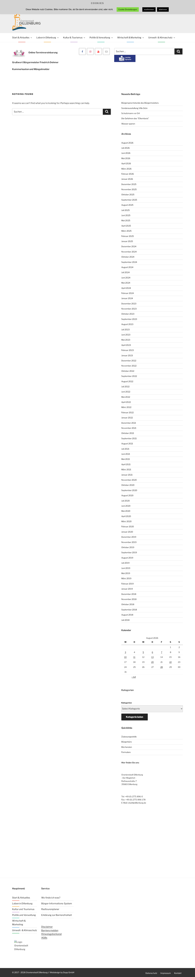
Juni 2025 (125, 215)
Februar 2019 (127, 583)
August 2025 (127, 205)
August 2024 (127, 267)
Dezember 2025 (128, 184)
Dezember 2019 (128, 537)
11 (134, 657)
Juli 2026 (125, 148)
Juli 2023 (125, 329)
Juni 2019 (125, 568)
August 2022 (127, 381)
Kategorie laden (134, 717)
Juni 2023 (125, 334)
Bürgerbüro (126, 742)
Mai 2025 (125, 220)
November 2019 (128, 542)
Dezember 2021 (128, 423)
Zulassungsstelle (129, 736)
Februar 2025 (127, 236)
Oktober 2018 (127, 604)
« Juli (134, 677)
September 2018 (129, 609)
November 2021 (128, 428)
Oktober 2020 (127, 485)
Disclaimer (47, 926)
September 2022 (129, 376)
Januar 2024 (127, 298)
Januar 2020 (127, 532)
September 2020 (129, 490)
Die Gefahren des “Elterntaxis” (135, 118)
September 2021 (129, 438)
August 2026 (127, 143)
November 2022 (128, 365)
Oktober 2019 (127, 547)
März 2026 (126, 168)
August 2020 (127, 495)
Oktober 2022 (127, 371)
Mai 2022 (125, 397)
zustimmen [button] (149, 9)
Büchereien (126, 747)
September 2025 (129, 200)
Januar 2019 (127, 589)
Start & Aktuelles (20, 37)
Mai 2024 (125, 283)
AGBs (44, 937)
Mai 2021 (125, 459)
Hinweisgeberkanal (51, 934)
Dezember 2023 (128, 303)
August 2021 (127, 443)
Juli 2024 (125, 272)
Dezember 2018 (128, 594)
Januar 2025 (127, 241)
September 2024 (129, 262)
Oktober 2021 (127, 433)
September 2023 (129, 319)
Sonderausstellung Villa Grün (134, 108)
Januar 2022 (127, 417)
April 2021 (126, 464)
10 (125, 657)
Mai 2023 (125, 340)
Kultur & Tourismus (73, 37)
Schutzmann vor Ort (130, 113)
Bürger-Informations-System (56, 903)
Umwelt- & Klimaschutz (160, 37)
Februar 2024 (127, 293)
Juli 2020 (125, 500)
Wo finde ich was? (50, 897)
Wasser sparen (128, 123)
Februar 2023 (127, 350)
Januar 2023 (127, 355)
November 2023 (129, 308)
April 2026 (126, 163)
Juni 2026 (125, 153)
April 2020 (126, 516)
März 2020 (126, 521)
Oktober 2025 (127, 194)
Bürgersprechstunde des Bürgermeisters (140, 103)
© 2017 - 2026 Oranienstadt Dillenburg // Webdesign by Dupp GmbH (43, 972)
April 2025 (126, 226)
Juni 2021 (125, 454)
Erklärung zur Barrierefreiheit (56, 915)
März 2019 (126, 578)
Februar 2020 (127, 526)
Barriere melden (49, 930)
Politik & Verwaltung (100, 37)
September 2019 (129, 552)
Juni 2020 (125, 506)
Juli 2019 (125, 563)
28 (161, 667)
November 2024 (129, 251)
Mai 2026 (125, 158)
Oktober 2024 (127, 257)
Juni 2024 (125, 277)
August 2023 (127, 324)
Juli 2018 (125, 620)
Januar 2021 (127, 475)
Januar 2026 (127, 179)
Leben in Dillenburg (46, 37)
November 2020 (129, 480)
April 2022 (126, 402)
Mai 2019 (125, 573)
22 (170, 662)
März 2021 (126, 469)
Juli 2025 (125, 210)
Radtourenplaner (50, 909)
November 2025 (129, 189)
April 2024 (126, 288)
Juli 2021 (125, 449)
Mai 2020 (125, 511)
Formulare (126, 752)
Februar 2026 (127, 174)
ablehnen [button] (163, 9)
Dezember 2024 (128, 246)
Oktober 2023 (127, 314)
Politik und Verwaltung (24, 915)
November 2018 (128, 599)
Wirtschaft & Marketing (129, 37)
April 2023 (126, 345)
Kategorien (126, 703)
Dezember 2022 (128, 360)
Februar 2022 (127, 412)
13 (152, 657)
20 (152, 662)
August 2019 (127, 557)
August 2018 (127, 615)
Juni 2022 (125, 391)
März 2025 (126, 231)
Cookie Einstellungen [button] (127, 9)
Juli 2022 (125, 386)
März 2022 (126, 407)
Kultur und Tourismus (23, 909)
